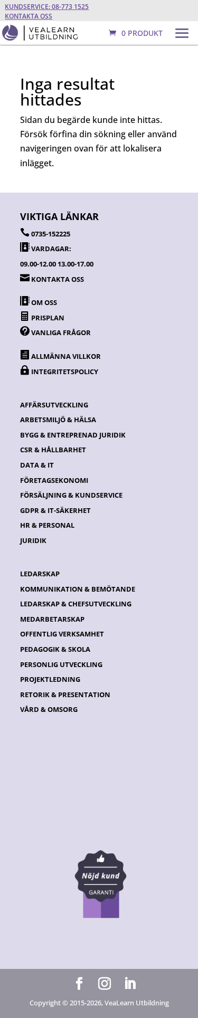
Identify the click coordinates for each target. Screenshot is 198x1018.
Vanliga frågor (61, 332)
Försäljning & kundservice (71, 495)
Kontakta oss (28, 16)
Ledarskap (40, 573)
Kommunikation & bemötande (77, 589)
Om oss (44, 302)
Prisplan (47, 317)
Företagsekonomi (54, 480)
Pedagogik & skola (55, 649)
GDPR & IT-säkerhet (55, 510)
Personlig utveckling (61, 664)
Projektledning (50, 679)
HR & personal (47, 525)
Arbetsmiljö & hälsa (58, 419)
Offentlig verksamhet (62, 634)
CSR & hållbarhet (53, 449)
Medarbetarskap (52, 619)
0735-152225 (50, 234)
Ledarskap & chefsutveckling (75, 603)
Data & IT (37, 465)
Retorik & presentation (65, 694)
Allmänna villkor (66, 356)
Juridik (33, 540)
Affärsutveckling (54, 405)
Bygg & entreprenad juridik (73, 435)
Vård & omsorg (49, 709)
